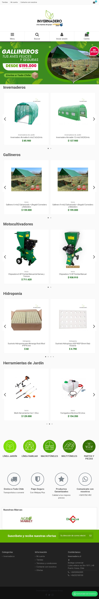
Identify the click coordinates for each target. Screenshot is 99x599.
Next (94, 119)
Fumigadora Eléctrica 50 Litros (26, 413)
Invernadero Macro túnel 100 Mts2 (73, 137)
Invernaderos (9, 556)
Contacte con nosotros (28, 2)
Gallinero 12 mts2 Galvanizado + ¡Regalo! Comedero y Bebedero (72, 206)
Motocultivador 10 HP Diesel (72, 274)
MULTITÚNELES (69, 456)
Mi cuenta (14, 2)
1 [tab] (48, 148)
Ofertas (39, 570)
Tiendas (5, 2)
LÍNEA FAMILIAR (30, 456)
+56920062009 (77, 572)
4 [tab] (53, 356)
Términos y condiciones (46, 563)
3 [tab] (51, 356)
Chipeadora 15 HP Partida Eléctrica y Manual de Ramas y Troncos (26, 275)
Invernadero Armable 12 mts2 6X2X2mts (26, 137)
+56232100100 (77, 575)
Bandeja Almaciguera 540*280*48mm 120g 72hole (26, 345)
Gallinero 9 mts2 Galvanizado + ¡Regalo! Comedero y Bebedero (26, 206)
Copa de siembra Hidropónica (73, 344)
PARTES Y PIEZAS (89, 457)
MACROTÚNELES (49, 456)
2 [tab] (51, 148)
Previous (5, 119)
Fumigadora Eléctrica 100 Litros (73, 413)
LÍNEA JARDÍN (10, 456)
